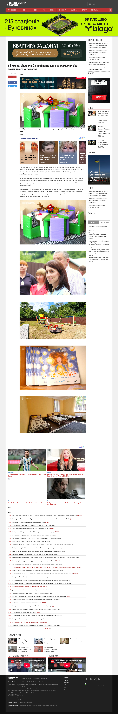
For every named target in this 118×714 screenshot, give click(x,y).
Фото (43, 10)
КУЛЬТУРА (66, 682)
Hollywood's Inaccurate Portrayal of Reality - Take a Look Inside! (66, 504)
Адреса (9, 693)
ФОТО (65, 689)
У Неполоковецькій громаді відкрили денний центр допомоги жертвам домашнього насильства (24, 651)
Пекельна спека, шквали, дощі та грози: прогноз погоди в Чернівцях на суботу (98, 258)
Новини (25, 10)
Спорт (84, 10)
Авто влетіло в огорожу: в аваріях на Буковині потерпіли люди (97, 69)
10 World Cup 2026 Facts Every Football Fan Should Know (27, 475)
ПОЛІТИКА (66, 678)
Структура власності (12, 700)
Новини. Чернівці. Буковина (14, 682)
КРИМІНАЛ (66, 680)
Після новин (53, 655)
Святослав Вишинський (13, 705)
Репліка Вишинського (18, 655)
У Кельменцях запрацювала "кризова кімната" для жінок (24, 641)
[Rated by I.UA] (89, 685)
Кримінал (62, 10)
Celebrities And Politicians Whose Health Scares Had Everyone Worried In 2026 (65, 475)
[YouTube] (90, 4)
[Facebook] (86, 4)
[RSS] (98, 4)
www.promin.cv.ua (51, 686)
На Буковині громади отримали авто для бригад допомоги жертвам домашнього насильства (50, 643)
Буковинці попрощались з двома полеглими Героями (96, 58)
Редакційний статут (12, 702)
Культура (74, 10)
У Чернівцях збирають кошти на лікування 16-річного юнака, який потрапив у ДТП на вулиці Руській (97, 234)
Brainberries (11, 472)
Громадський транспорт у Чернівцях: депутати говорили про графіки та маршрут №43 (97, 52)
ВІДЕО (65, 687)
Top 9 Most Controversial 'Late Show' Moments (25, 503)
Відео (35, 10)
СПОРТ (65, 685)
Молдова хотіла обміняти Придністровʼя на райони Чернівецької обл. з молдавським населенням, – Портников (98, 243)
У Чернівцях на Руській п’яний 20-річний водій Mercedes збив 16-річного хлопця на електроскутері (98, 251)
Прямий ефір (12, 10)
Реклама (94, 10)
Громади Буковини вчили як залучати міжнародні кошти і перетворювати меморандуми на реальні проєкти (97, 45)
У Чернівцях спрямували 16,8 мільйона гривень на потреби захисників (98, 63)
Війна (52, 10)
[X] (94, 4)
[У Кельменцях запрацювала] (12, 641)
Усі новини (46, 628)
